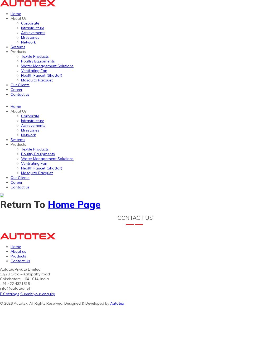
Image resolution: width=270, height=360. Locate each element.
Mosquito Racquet (37, 80)
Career (16, 89)
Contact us (20, 94)
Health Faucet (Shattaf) (41, 75)
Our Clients (20, 84)
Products (18, 256)
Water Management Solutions (47, 66)
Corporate (30, 23)
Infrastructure (32, 28)
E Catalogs (9, 293)
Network (28, 42)
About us (18, 251)
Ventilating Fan (34, 70)
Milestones (30, 37)
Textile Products (35, 56)
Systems (18, 47)
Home (16, 13)
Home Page (74, 204)
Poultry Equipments (38, 61)
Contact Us (20, 261)
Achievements (33, 32)
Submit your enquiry (37, 293)
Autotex (117, 303)
